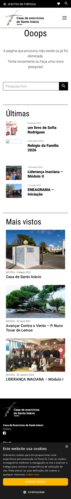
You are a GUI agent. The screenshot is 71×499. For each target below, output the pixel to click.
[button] (35, 492)
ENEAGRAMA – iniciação (41, 191)
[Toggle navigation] (64, 18)
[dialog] (35, 470)
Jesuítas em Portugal (21, 4)
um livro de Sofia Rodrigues (42, 129)
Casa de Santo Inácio (23, 277)
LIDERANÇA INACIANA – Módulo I (34, 379)
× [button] (66, 446)
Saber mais (32, 474)
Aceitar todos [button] (35, 481)
